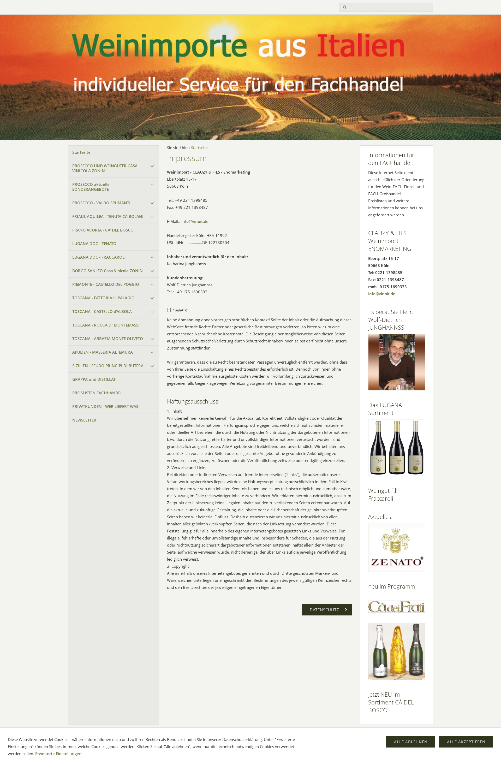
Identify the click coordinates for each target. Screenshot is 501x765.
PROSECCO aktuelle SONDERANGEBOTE (91, 187)
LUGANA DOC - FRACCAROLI (99, 257)
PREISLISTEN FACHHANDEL (97, 392)
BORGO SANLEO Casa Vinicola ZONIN (107, 270)
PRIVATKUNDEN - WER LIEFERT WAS (105, 406)
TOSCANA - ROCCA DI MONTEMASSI (106, 325)
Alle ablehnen (410, 741)
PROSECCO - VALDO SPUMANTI (101, 202)
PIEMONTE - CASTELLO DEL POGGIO (105, 284)
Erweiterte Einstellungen (58, 753)
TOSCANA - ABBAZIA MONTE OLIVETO (107, 338)
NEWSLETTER (84, 420)
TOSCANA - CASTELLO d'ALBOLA (102, 311)
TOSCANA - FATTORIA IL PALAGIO (103, 297)
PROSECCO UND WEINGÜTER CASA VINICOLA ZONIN (105, 168)
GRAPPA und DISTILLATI (94, 379)
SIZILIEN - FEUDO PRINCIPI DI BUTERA (108, 365)
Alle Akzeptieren (466, 741)
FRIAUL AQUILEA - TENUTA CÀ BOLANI (108, 216)
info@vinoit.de (194, 221)
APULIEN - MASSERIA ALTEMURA (102, 352)
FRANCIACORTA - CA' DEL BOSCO (103, 230)
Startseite (81, 152)
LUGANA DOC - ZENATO (94, 243)
